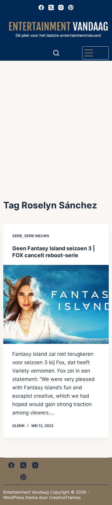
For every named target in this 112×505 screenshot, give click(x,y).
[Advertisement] (56, 120)
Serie (17, 236)
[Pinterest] (70, 7)
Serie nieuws (36, 236)
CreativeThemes (65, 497)
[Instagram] (61, 7)
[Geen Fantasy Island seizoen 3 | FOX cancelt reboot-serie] (56, 304)
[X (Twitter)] (51, 7)
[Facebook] (41, 7)
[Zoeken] (56, 53)
